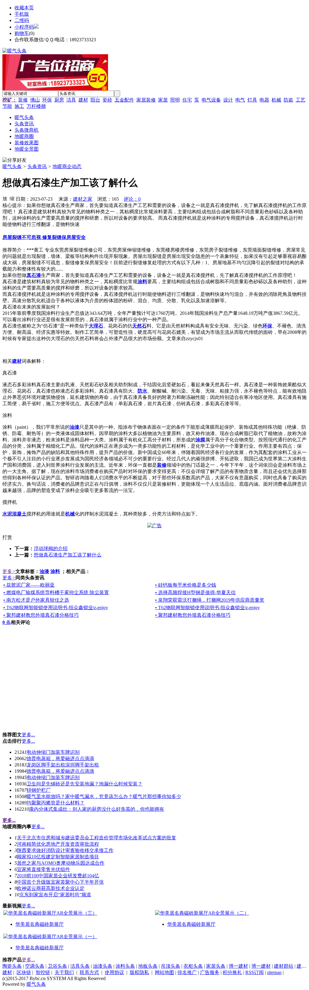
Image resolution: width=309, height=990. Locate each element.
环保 (47, 99)
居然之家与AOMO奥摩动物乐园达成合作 (60, 863)
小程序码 (24, 27)
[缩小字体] (12, 198)
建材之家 (82, 199)
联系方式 (89, 972)
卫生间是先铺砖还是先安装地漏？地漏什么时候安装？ (84, 783)
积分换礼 (232, 972)
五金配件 (124, 99)
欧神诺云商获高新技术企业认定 (50, 888)
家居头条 (215, 966)
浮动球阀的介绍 (51, 548)
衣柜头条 (193, 966)
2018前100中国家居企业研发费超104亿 (58, 875)
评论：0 (132, 199)
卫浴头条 (57, 966)
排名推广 (187, 972)
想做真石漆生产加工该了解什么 (67, 554)
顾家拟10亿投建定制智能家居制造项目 (58, 856)
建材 (83, 99)
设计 (228, 99)
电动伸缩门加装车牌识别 (53, 752)
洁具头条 (80, 966)
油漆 (44, 571)
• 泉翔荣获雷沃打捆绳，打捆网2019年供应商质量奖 (209, 600)
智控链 (43, 972)
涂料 (55, 571)
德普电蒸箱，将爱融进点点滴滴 (60, 758)
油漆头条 (102, 966)
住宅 (187, 99)
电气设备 (211, 99)
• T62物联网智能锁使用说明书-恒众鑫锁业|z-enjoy (55, 607)
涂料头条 (125, 966)
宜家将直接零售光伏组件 (43, 869)
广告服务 (209, 972)
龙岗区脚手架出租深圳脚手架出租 (63, 764)
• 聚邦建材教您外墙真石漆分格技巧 (41, 615)
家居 (163, 99)
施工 (19, 106)
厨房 (59, 99)
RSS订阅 (254, 972)
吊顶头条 (170, 966)
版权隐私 (139, 972)
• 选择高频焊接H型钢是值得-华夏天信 (195, 592)
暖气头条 (12, 166)
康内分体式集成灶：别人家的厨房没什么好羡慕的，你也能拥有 (96, 809)
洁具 (71, 99)
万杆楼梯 (36, 106)
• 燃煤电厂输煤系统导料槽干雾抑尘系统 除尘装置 (56, 592)
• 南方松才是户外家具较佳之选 (36, 600)
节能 (7, 106)
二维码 (21, 20)
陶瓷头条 (12, 966)
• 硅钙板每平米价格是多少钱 (185, 584)
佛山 (35, 99)
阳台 (95, 99)
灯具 (252, 99)
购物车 (21, 33)
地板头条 (148, 966)
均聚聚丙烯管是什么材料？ (55, 802)
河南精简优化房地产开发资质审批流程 (58, 844)
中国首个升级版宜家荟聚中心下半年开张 (60, 882)
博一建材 (238, 966)
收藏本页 (24, 7)
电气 (240, 99)
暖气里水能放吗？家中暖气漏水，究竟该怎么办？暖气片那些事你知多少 (104, 796)
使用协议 (114, 972)
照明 (175, 99)
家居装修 (146, 99)
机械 (276, 99)
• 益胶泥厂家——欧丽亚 (29, 584)
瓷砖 (107, 99)
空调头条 (34, 966)
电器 (264, 99)
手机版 (21, 14)
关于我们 (64, 972)
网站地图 (164, 972)
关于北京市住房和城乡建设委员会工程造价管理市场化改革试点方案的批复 (96, 837)
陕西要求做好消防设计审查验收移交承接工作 (65, 850)
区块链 (24, 972)
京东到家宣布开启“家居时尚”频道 (55, 894)
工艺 (300, 99)
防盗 (288, 99)
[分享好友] (14, 160)
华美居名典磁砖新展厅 (39, 924)
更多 (8, 571)
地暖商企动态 (67, 166)
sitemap (274, 972)
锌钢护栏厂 (39, 790)
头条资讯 (37, 166)
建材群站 (283, 966)
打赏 (7, 537)
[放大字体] (4, 198)
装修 (23, 99)
